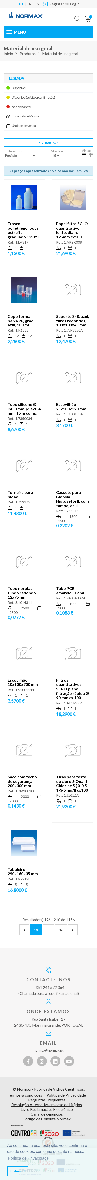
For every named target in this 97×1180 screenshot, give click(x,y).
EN (29, 4)
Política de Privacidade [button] (28, 1158)
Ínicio (8, 53)
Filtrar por (48, 142)
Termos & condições (25, 1095)
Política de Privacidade (66, 1095)
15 (48, 930)
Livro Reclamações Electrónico (47, 1109)
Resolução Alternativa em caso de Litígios (46, 1104)
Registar (56, 4)
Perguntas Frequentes (46, 1099)
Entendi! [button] (17, 1171)
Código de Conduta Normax (47, 1118)
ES (36, 4)
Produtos (28, 53)
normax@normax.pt (49, 1050)
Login (75, 4)
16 (61, 930)
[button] (77, 15)
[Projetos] (48, 1130)
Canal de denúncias (47, 1114)
